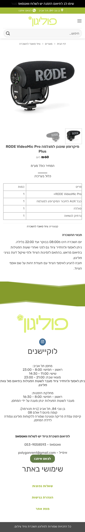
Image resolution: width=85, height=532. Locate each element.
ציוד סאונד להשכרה (29, 43)
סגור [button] (14, 4)
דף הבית (61, 43)
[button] (79, 21)
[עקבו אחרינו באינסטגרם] (42, 341)
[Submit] (8, 33)
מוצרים (48, 43)
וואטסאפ (21, 436)
